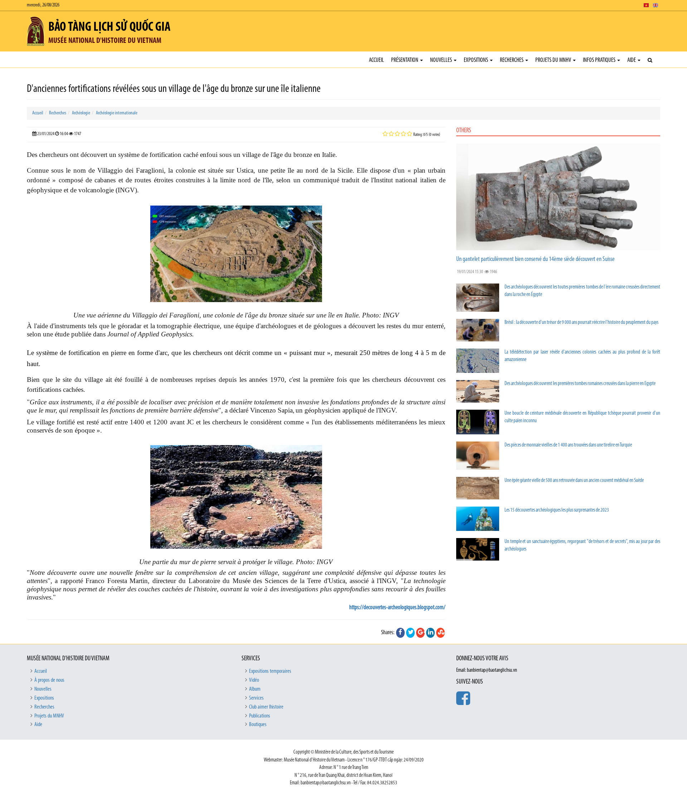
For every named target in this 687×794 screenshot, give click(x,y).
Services (256, 698)
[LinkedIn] (430, 633)
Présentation (405, 60)
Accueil (376, 60)
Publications (259, 716)
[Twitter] (410, 633)
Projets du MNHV (553, 60)
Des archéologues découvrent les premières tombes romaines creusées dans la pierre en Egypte (580, 383)
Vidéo (254, 680)
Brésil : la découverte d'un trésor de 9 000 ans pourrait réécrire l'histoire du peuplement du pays (581, 322)
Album (254, 689)
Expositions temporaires (270, 671)
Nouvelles (441, 60)
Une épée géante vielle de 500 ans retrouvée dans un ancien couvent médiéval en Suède (574, 480)
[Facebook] (400, 633)
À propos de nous (49, 680)
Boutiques (258, 725)
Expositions (476, 60)
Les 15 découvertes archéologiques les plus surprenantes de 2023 (557, 510)
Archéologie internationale (116, 113)
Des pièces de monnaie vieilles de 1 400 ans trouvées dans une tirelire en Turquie (568, 445)
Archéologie (81, 113)
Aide (632, 60)
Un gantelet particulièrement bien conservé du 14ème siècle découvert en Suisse (535, 259)
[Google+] (420, 633)
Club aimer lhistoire (266, 707)
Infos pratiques (600, 60)
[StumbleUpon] (440, 633)
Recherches (512, 60)
